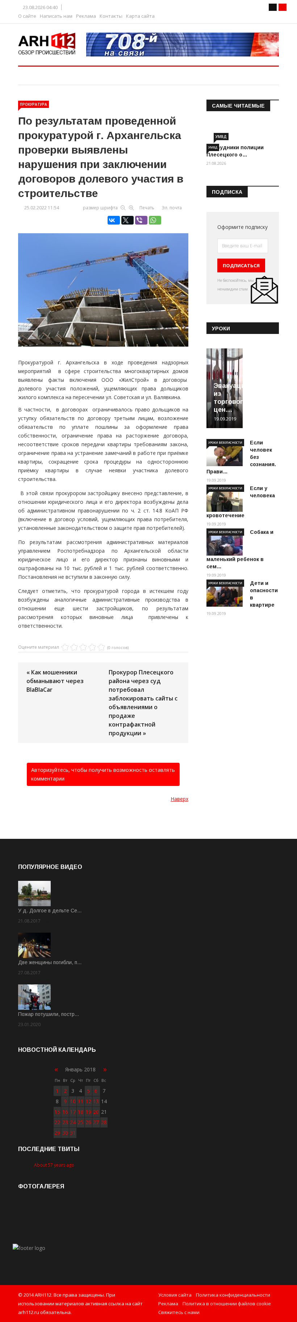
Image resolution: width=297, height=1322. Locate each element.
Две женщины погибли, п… (50, 962)
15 (57, 1111)
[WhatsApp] (155, 220)
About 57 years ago (54, 1165)
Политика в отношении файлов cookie (227, 1303)
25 (80, 1122)
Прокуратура (33, 104)
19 (88, 1111)
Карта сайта (140, 16)
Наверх (179, 798)
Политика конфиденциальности (233, 1295)
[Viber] (141, 220)
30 (65, 1132)
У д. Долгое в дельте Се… (50, 910)
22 (57, 1122)
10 (73, 1101)
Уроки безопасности (225, 442)
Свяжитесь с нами (179, 1312)
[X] (127, 220)
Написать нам (56, 16)
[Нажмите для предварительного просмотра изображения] (103, 282)
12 (88, 1101)
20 (96, 1111)
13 (96, 1101)
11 (80, 1101)
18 (80, 1111)
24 (73, 1122)
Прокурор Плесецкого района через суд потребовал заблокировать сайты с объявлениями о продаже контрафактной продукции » (143, 702)
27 (96, 1122)
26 (88, 1122)
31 (73, 1132)
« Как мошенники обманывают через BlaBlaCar (55, 681)
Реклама (86, 16)
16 (65, 1111)
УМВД (221, 136)
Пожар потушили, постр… (48, 1014)
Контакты (111, 16)
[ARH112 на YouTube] (182, 45)
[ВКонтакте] (114, 220)
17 (73, 1111)
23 (65, 1122)
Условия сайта (175, 1295)
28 (104, 1122)
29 (57, 1132)
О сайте (27, 16)
